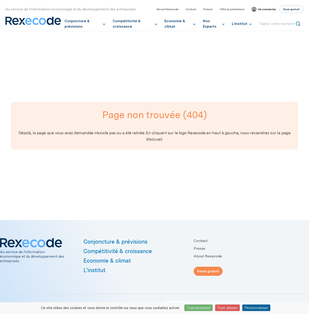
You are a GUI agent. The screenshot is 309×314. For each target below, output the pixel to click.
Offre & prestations (232, 9)
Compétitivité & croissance (127, 24)
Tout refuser (227, 308)
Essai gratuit (208, 271)
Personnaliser (256, 308)
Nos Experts (209, 24)
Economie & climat (174, 24)
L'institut (239, 24)
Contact (191, 9)
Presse (207, 9)
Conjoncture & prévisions (77, 24)
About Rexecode (167, 9)
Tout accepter (198, 308)
